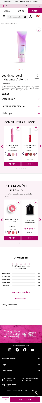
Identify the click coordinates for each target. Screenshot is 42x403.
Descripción (8, 99)
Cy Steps (7, 113)
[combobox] (17, 16)
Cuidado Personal (11, 23)
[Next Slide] (40, 146)
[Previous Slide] (2, 146)
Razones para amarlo (13, 106)
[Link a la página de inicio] (2, 23)
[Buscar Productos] (25, 17)
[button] (9, 154)
